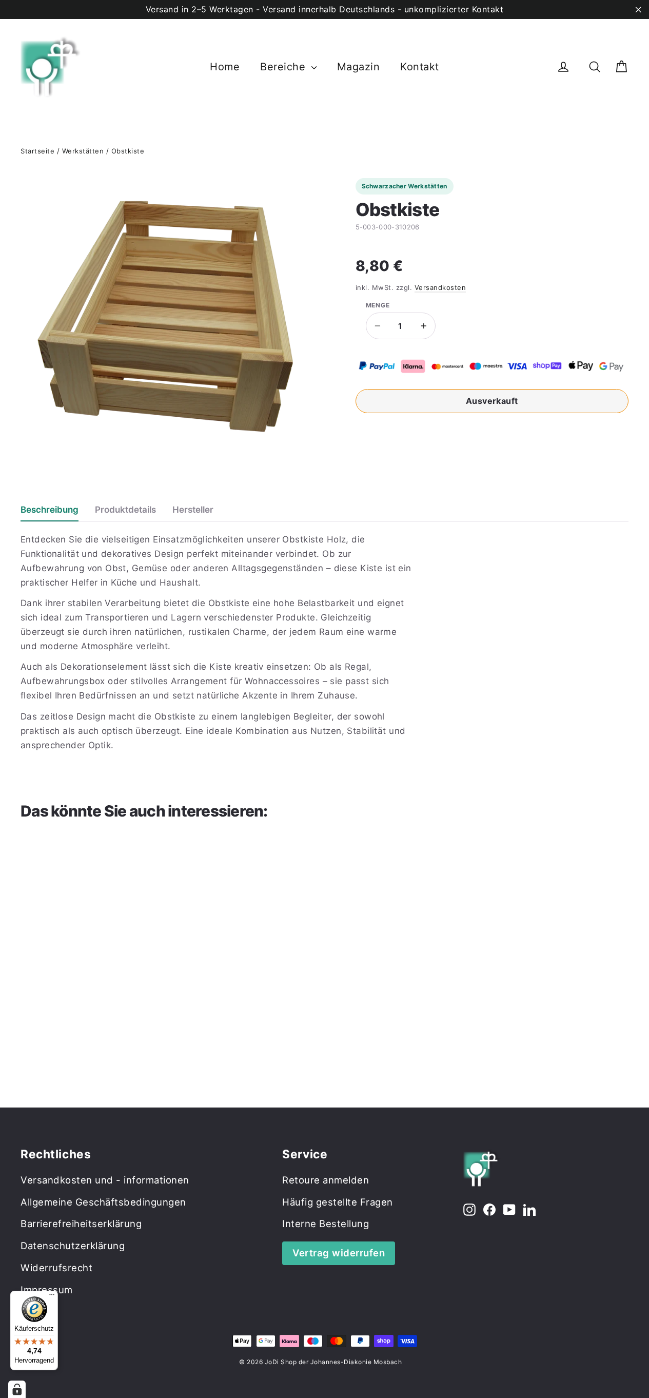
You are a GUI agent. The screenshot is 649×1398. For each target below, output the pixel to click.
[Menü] (52, 1297)
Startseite (37, 151)
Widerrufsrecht (56, 1267)
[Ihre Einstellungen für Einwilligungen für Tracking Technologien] (17, 1389)
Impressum (47, 1289)
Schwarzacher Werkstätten (404, 186)
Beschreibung (49, 509)
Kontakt (419, 67)
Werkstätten (83, 151)
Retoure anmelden (325, 1180)
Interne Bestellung (325, 1223)
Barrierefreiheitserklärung (81, 1223)
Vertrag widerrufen (338, 1252)
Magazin (358, 67)
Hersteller (192, 509)
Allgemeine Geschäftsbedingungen (103, 1202)
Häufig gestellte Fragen (337, 1202)
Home (225, 67)
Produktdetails (125, 509)
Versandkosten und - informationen (105, 1180)
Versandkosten (440, 287)
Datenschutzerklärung (73, 1245)
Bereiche (284, 67)
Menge (378, 305)
